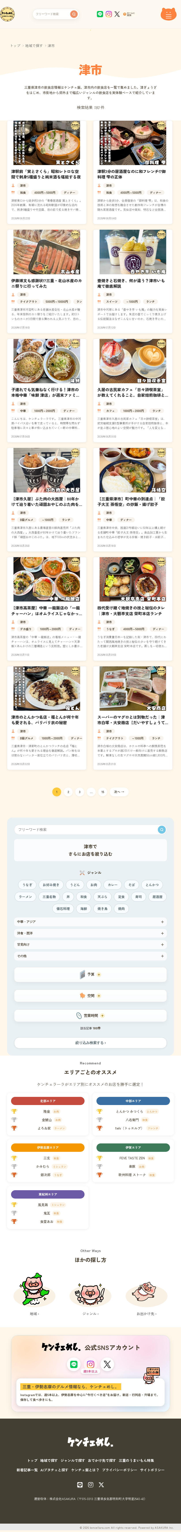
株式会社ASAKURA (62, 1498)
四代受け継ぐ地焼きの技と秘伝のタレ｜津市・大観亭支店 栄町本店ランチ (131, 610)
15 (102, 791)
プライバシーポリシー (119, 1469)
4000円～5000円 (44, 192)
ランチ (80, 301)
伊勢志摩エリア (48, 1147)
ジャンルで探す (72, 1460)
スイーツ (112, 301)
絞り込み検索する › (90, 1043)
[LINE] (74, 1364)
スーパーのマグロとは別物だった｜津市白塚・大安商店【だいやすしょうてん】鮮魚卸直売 (131, 722)
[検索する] (74, 14)
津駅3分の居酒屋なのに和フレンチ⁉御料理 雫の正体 (131, 174)
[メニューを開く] (168, 14)
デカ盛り (26, 629)
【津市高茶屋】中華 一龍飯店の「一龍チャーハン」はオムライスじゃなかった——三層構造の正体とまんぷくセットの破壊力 (45, 616)
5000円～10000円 (57, 301)
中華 (23, 411)
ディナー (69, 192)
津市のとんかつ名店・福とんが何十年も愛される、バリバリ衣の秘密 (45, 719)
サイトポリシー (152, 1469)
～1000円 (132, 301)
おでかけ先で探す (102, 1460)
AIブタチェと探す (54, 1469)
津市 (23, 185)
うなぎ (110, 629)
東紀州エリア (48, 1194)
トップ (15, 45)
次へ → (119, 791)
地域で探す (34, 45)
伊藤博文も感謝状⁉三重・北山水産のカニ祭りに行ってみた (46, 283)
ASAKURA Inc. (164, 1527)
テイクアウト (28, 301)
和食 (23, 192)
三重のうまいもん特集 (136, 1460)
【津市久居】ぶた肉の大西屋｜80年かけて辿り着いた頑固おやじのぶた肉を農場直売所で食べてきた (45, 504)
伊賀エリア (133, 1147)
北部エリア (48, 1101)
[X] (107, 1364)
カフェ (110, 411)
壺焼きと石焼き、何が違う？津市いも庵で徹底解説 (131, 283)
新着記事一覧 (27, 1469)
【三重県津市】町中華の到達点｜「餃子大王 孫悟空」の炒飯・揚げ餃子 (131, 501)
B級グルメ (26, 520)
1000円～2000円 (44, 411)
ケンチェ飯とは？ (85, 1469)
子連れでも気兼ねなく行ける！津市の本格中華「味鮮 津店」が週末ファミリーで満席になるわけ (45, 395)
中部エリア (133, 1101)
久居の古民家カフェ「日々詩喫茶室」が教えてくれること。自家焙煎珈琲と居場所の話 (131, 395)
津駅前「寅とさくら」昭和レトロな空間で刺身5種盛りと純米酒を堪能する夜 (46, 174)
